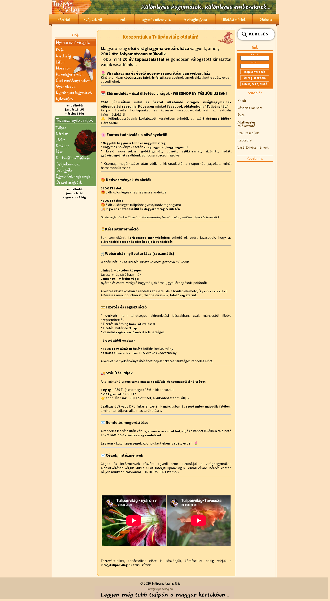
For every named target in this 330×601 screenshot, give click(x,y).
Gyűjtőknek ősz (68, 164)
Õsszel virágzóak (69, 182)
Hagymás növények (155, 20)
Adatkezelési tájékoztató (247, 124)
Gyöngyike (64, 170)
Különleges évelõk (70, 74)
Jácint (60, 140)
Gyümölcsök (65, 86)
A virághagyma (195, 20)
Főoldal (63, 20)
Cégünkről (93, 20)
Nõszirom (63, 68)
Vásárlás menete (250, 108)
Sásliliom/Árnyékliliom (73, 80)
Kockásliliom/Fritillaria (73, 158)
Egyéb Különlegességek (74, 176)
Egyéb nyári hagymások (74, 92)
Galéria (266, 20)
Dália (60, 50)
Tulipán (61, 127)
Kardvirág (63, 56)
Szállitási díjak (248, 133)
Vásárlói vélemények (253, 147)
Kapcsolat (245, 140)
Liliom (60, 62)
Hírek (121, 20)
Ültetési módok (233, 20)
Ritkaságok (64, 98)
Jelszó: (255, 62)
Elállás (176, 583)
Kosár (242, 101)
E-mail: (255, 54)
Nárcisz (62, 134)
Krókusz (62, 146)
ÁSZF (241, 115)
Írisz (59, 152)
